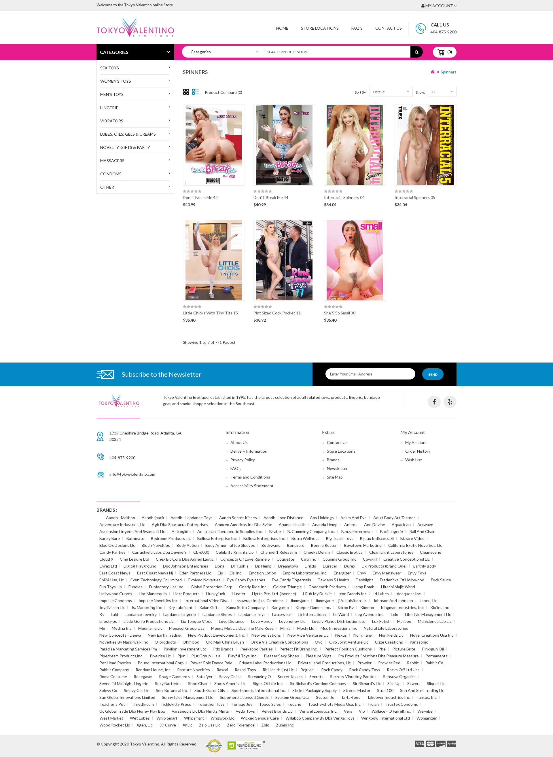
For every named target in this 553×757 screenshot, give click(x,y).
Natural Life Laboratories (386, 628)
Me (102, 628)
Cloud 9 (106, 559)
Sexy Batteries (168, 683)
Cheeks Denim (317, 552)
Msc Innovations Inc (339, 628)
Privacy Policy (242, 459)
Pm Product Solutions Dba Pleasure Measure (378, 655)
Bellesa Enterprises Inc (264, 538)
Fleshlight (364, 579)
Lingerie (109, 107)
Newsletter (337, 468)
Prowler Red (389, 662)
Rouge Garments (174, 676)
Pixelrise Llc (160, 655)
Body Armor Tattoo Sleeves (230, 545)
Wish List (413, 459)
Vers (348, 711)
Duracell (330, 566)
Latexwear (281, 614)
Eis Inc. (236, 572)
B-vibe (275, 531)
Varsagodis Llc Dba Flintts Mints (200, 711)
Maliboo (404, 621)
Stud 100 (385, 690)
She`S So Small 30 (339, 312)
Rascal (222, 669)
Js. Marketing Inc (146, 607)
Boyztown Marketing (363, 545)
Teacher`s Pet (112, 704)
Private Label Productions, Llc (324, 662)
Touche (294, 704)
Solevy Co (108, 690)
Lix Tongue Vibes (196, 621)
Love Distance (232, 621)
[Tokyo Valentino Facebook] (434, 402)
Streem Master (356, 690)
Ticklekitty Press (175, 704)
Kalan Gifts (209, 607)
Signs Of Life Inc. (268, 683)
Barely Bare (109, 538)
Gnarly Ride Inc (252, 586)
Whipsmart (194, 718)
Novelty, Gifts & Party (125, 147)
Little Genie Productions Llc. (149, 621)
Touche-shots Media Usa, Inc (334, 704)
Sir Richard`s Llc (367, 683)
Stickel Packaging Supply (314, 690)
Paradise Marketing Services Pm (128, 648)
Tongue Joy (241, 704)
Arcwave (425, 524)
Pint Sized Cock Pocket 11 (277, 312)
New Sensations (266, 635)
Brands (333, 459)
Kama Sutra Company (245, 607)
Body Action (188, 545)
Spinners (449, 71)
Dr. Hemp (263, 566)
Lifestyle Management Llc (428, 614)
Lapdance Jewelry (141, 614)
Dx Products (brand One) (384, 566)
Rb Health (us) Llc (278, 669)
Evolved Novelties (204, 579)
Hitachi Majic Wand (398, 586)
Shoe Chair (198, 683)
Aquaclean (401, 524)
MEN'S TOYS (112, 94)
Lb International (312, 614)
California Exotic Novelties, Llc (415, 545)
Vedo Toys (245, 711)
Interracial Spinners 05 (415, 197)
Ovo (319, 642)
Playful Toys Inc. (242, 655)
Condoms (111, 173)
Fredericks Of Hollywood (402, 579)
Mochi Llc (305, 628)
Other (107, 187)
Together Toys (211, 704)
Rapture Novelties (193, 669)
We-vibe (425, 711)
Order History (417, 451)
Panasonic (419, 642)
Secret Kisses (290, 676)
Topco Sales (270, 704)
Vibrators (111, 120)
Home (282, 28)
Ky (101, 614)
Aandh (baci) (153, 517)
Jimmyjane (299, 600)
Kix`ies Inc (439, 607)
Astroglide (181, 531)
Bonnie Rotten (324, 545)
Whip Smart (166, 718)
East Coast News (114, 572)
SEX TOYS (109, 67)
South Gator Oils (209, 690)
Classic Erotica (349, 552)
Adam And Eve (353, 517)
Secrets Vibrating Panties (353, 676)
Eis (220, 572)
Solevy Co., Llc (136, 690)
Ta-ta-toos (350, 697)
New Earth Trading (164, 635)
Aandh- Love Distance (283, 517)
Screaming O (259, 676)
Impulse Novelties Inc (158, 600)
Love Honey (261, 621)
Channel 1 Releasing (278, 552)
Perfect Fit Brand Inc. (298, 648)
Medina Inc (122, 628)
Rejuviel (307, 669)
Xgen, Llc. (145, 724)
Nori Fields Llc (391, 635)
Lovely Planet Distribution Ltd (338, 621)
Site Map (335, 477)
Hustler (238, 593)
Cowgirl (370, 559)
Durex (349, 566)
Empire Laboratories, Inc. (305, 572)
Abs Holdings (322, 517)
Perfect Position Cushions (348, 648)
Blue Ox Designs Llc (117, 545)
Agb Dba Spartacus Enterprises (180, 524)
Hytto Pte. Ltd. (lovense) (274, 593)
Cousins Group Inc (339, 559)
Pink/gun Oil (433, 648)
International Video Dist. (206, 600)
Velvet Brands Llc (277, 711)
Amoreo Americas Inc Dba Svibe (243, 524)
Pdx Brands (223, 648)
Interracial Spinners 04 (344, 197)
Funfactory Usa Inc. (166, 586)
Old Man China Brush (225, 642)
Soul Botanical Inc (172, 690)
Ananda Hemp (325, 524)
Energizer (342, 572)
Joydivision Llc (112, 607)
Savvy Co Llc (230, 676)
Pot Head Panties (115, 662)
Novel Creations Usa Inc (432, 635)
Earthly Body (424, 566)
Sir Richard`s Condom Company (318, 683)
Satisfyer (204, 676)
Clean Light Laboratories (391, 552)
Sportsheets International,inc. (259, 690)
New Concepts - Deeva (120, 635)
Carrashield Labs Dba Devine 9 (159, 552)
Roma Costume (113, 676)
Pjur (181, 655)
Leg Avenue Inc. (369, 614)
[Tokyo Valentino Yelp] (450, 402)
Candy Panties (112, 552)
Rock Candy (331, 669)
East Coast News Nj (155, 572)
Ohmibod (191, 642)
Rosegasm (143, 676)
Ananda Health (292, 524)
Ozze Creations (389, 642)
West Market (111, 718)
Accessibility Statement (252, 485)
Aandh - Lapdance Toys (192, 517)
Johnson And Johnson (393, 600)
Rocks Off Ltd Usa (403, 669)
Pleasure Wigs (319, 655)
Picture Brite (403, 648)
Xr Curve (168, 724)
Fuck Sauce (441, 579)
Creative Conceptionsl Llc (406, 559)
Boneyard (295, 545)
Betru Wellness (305, 538)
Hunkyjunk (215, 593)
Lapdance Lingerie (179, 614)
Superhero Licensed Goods (244, 697)
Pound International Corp (161, 662)
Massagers (112, 160)
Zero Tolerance (241, 724)
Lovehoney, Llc (292, 621)
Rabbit (413, 662)
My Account (416, 442)
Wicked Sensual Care (260, 718)
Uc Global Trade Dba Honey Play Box (132, 711)
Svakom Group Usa (292, 697)
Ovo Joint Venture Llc (348, 642)
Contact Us (388, 28)
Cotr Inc (308, 559)
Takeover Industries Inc (388, 697)
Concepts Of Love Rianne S (245, 559)
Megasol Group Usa (186, 628)
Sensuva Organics (399, 676)
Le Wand (341, 614)
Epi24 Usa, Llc (111, 579)
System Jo (325, 697)
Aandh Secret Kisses (238, 517)
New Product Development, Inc (216, 635)
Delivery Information (248, 451)
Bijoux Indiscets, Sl (377, 538)
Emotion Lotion (262, 572)
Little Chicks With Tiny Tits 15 (210, 312)
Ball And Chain (422, 531)
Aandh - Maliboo (120, 517)
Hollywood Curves (115, 593)
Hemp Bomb (363, 586)
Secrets (316, 676)
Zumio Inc (285, 724)
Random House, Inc (153, 669)
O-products (165, 642)
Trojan (373, 704)
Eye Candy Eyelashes (246, 579)
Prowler (364, 662)
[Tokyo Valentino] (419, 744)
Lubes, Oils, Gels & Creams (128, 134)
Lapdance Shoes (217, 614)
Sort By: (361, 92)
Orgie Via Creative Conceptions (279, 642)
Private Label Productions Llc (265, 662)
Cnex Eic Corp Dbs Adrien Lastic (185, 559)
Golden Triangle (287, 586)
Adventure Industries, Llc (122, 524)
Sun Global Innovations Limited (127, 697)
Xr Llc (187, 724)
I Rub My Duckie (317, 593)
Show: (420, 92)
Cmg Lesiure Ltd (134, 559)
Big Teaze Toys (339, 538)
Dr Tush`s (240, 566)
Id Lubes (381, 593)
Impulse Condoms (115, 600)
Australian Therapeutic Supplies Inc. (230, 531)
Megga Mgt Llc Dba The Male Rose (242, 628)
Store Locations (320, 28)
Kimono (367, 607)
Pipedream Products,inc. (121, 655)
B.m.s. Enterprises (357, 531)
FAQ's (235, 468)
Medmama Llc (150, 628)
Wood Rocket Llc (114, 724)
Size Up (394, 683)
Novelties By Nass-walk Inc (123, 642)
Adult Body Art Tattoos (394, 517)
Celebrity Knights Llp (235, 552)
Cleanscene (430, 552)
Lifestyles (108, 621)
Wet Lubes (140, 718)
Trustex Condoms (401, 704)
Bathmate (135, 538)
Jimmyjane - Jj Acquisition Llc (341, 600)
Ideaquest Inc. (408, 593)
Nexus (341, 635)
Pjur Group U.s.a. (206, 655)
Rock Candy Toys (364, 669)
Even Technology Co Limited (156, 579)
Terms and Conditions (250, 477)
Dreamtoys (288, 566)
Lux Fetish (381, 621)
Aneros (350, 524)
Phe (382, 648)
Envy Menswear (387, 572)
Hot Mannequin (153, 593)
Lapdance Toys (252, 614)
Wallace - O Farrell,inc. (391, 711)
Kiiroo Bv (346, 607)
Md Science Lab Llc (435, 621)
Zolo (265, 724)
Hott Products (186, 593)
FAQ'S (357, 28)
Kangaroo (280, 607)
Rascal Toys (245, 669)
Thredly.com (143, 704)
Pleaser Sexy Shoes (281, 655)
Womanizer (426, 718)
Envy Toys (417, 572)
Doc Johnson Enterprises (185, 566)
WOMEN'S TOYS (115, 81)
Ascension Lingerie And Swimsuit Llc (132, 531)
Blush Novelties (156, 545)
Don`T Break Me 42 (200, 197)
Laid (114, 614)
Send (433, 374)
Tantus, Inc (426, 697)
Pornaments (436, 655)
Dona (219, 566)
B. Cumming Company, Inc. (311, 531)
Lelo (394, 614)
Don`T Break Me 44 (270, 197)
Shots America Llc (230, 683)
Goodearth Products (327, 586)
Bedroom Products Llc (171, 538)
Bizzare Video (412, 538)
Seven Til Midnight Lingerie (123, 683)
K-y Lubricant (180, 607)
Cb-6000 (201, 552)
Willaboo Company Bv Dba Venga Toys (320, 718)
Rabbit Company (114, 669)
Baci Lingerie (391, 531)
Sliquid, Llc (436, 683)
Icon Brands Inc (352, 593)
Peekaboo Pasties (256, 648)
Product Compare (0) (223, 92)
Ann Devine (374, 524)
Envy (361, 572)
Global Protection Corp (211, 586)
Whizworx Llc (222, 718)
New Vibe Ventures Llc (308, 635)
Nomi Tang (362, 635)
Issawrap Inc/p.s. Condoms (259, 600)
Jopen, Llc (428, 600)
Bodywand (271, 545)
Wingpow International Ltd (385, 718)
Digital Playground (140, 566)
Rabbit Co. (434, 662)
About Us (239, 442)
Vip (362, 711)
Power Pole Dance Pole (211, 662)
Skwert (413, 683)
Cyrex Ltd (108, 566)
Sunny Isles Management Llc (187, 697)
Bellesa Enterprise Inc (217, 538)
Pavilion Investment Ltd (185, 648)
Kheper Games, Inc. (313, 607)
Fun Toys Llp (110, 586)
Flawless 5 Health (333, 579)
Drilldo (310, 566)
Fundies (135, 586)
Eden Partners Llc (195, 572)
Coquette (285, 559)
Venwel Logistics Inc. (318, 711)
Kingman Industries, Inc (402, 607)
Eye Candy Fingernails (291, 579)
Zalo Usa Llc (209, 724)
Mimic (285, 628)
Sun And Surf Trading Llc (422, 690)
